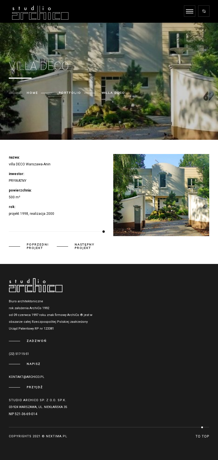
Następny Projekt (85, 246)
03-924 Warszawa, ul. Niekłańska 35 (38, 407)
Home (32, 93)
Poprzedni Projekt (38, 246)
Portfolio (70, 93)
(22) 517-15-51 (19, 354)
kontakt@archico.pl (26, 377)
